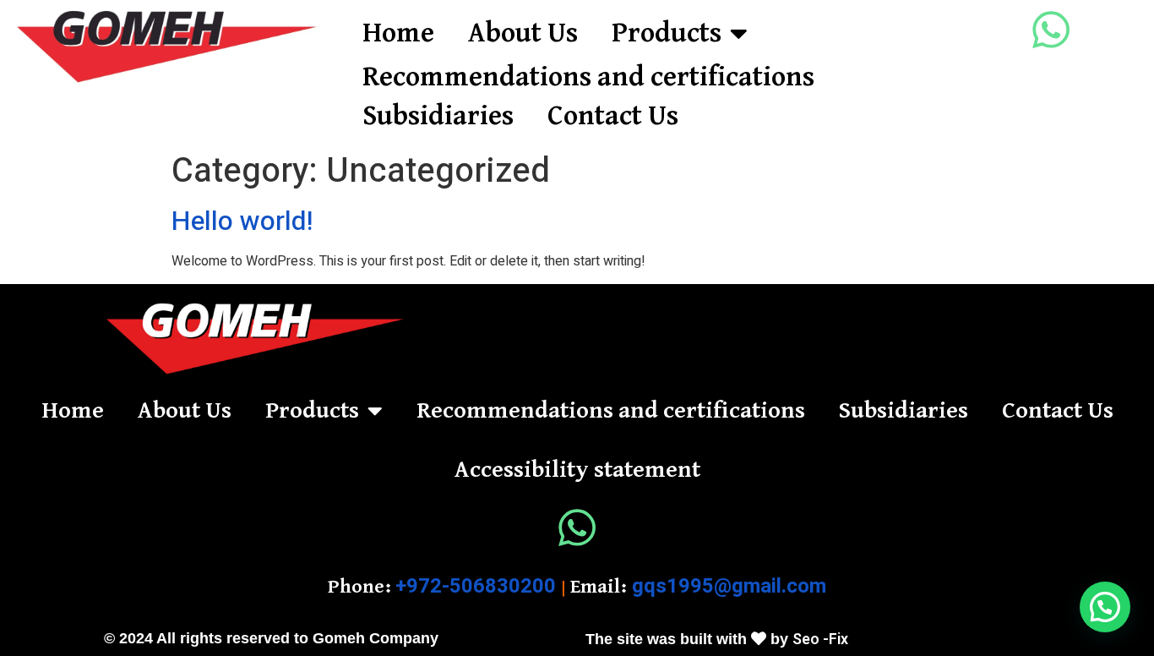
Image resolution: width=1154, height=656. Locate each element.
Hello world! (242, 221)
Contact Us (612, 116)
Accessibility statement (577, 470)
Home (398, 33)
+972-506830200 (475, 586)
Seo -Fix (820, 639)
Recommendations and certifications (588, 77)
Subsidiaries (438, 116)
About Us (523, 33)
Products (666, 33)
